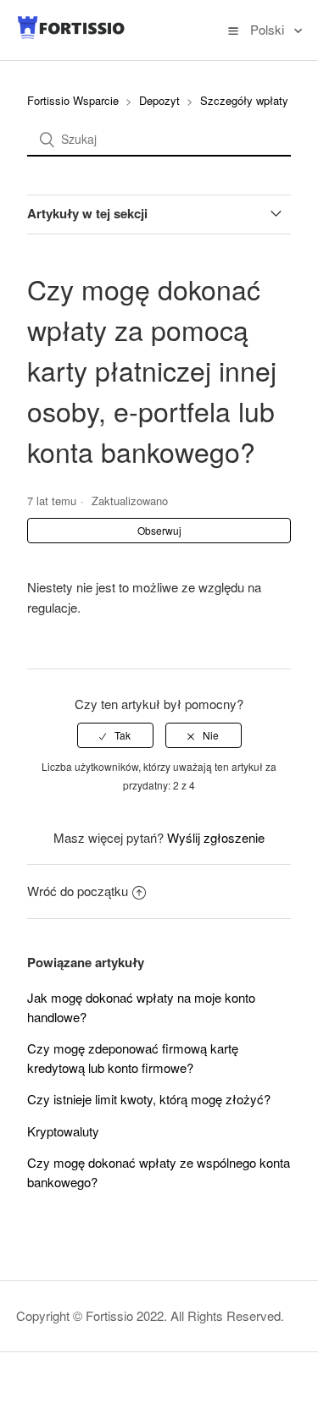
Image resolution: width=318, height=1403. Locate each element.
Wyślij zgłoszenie (216, 837)
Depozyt (159, 100)
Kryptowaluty (63, 1131)
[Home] (71, 35)
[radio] (115, 735)
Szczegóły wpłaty (244, 100)
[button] (233, 29)
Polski (268, 29)
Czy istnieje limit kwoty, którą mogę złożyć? (149, 1099)
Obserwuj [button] (159, 530)
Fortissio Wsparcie (73, 100)
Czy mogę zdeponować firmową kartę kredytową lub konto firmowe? (132, 1057)
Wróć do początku (77, 891)
